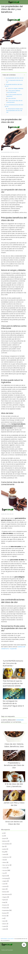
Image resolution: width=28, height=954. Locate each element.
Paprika (4, 900)
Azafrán (4, 849)
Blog (3, 852)
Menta (4, 889)
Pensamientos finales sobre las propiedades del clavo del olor (14, 110)
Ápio (3, 846)
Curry (3, 873)
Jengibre (4, 881)
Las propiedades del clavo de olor (15, 78)
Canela (4, 854)
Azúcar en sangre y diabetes (15, 88)
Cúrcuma (4, 870)
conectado (20, 720)
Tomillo (4, 926)
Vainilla (4, 929)
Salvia (3, 921)
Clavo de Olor (5, 865)
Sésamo (4, 923)
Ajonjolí (4, 838)
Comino (4, 868)
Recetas (4, 913)
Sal (3, 918)
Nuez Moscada (6, 894)
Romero (4, 915)
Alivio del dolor (12, 98)
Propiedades (5, 910)
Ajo (3, 836)
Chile (3, 860)
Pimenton (4, 905)
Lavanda (4, 886)
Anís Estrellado (6, 844)
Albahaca (4, 841)
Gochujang (5, 878)
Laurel (3, 884)
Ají (3, 833)
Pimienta (4, 907)
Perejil (3, 902)
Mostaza (4, 892)
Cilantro (4, 862)
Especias (4, 876)
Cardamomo (5, 857)
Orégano (4, 897)
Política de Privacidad (7, 950)
